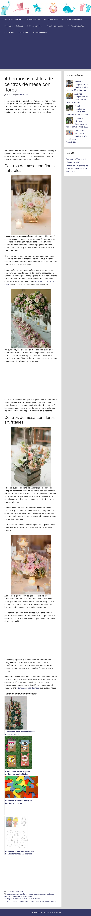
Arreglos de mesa (51, 19)
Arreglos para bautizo (55, 26)
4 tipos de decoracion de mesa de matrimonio (24, 899)
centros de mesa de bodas (44, 894)
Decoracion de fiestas (13, 19)
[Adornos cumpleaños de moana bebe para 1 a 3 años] (69, 96)
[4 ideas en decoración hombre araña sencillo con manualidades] (69, 133)
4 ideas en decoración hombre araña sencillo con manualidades (76, 136)
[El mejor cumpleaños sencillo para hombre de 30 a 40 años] (69, 108)
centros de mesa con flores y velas (20, 894)
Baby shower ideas (34, 26)
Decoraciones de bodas (13, 26)
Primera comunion (40, 32)
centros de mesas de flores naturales (18, 896)
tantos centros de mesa (28, 688)
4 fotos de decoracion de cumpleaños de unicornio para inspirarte (31, 901)
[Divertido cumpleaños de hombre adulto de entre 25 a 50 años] (69, 84)
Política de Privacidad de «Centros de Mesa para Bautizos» (77, 169)
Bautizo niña (9, 32)
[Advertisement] (45, 52)
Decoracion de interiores (72, 19)
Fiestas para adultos (76, 26)
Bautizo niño (23, 32)
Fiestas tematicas (33, 19)
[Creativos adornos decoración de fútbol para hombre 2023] (69, 121)
